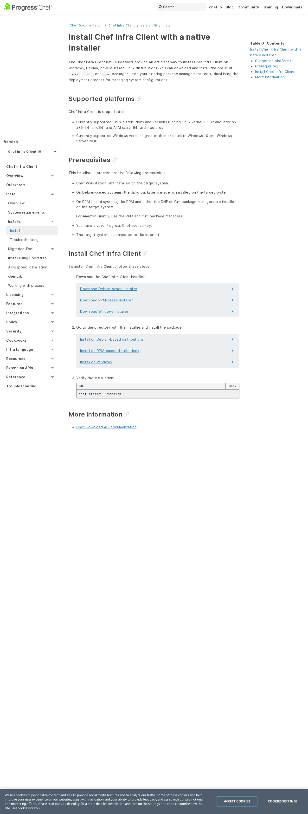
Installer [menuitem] (15, 221)
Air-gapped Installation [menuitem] (27, 267)
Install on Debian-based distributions (112, 339)
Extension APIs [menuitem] (19, 368)
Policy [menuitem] (11, 322)
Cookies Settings (282, 801)
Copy (232, 386)
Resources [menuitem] (16, 359)
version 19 (149, 25)
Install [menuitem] (12, 194)
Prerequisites (266, 66)
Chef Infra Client (122, 25)
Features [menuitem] (14, 304)
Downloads (292, 7)
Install (168, 25)
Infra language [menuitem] (19, 349)
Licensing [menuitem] (15, 295)
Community (248, 7)
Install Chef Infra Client (275, 72)
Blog (230, 7)
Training (270, 7)
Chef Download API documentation (106, 427)
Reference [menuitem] (16, 377)
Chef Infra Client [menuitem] (21, 166)
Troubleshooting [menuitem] (24, 240)
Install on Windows (96, 362)
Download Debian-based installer (108, 289)
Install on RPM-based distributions (109, 351)
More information (270, 77)
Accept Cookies (237, 801)
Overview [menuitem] (14, 176)
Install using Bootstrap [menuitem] (27, 258)
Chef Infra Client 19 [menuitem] (24, 151)
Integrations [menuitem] (17, 313)
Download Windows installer (104, 311)
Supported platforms (273, 61)
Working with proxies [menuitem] (26, 285)
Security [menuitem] (13, 331)
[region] (154, 801)
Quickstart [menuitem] (16, 185)
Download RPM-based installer (106, 300)
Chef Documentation (86, 25)
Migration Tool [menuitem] (20, 249)
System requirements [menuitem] (26, 212)
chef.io (215, 7)
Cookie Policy (70, 803)
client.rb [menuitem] (15, 276)
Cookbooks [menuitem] (16, 340)
